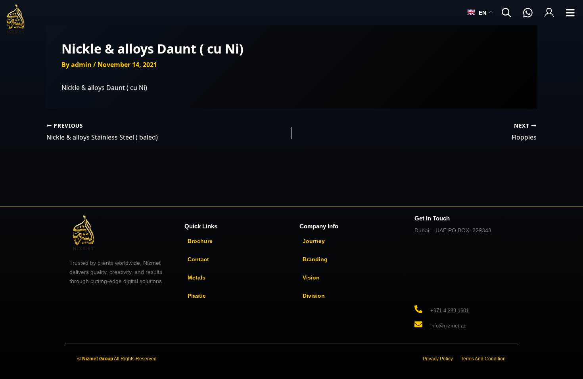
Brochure (200, 241)
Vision (311, 277)
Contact (198, 259)
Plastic (197, 296)
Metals (196, 277)
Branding (315, 259)
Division (314, 296)
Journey (314, 241)
